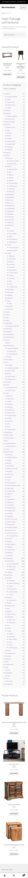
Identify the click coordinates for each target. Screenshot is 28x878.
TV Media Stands (13, 287)
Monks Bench (10, 289)
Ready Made (12, 569)
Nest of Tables (12, 270)
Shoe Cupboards (13, 239)
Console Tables (13, 233)
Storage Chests (11, 102)
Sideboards (10, 295)
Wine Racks (10, 306)
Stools (10, 284)
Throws (9, 107)
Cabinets (7, 312)
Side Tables (12, 278)
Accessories (12, 580)
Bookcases (8, 152)
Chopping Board (13, 354)
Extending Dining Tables (13, 326)
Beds (8, 130)
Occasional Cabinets (12, 96)
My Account (4, 875)
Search (14, 875)
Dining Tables (10, 217)
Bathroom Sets (11, 119)
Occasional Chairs (13, 273)
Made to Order (8, 432)
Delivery (7, 320)
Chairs (8, 480)
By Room (7, 155)
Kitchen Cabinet (13, 250)
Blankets (9, 138)
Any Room (7, 93)
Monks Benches (11, 524)
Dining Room (10, 617)
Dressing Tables (11, 144)
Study (8, 301)
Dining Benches (11, 205)
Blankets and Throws (12, 468)
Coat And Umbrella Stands (13, 485)
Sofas (10, 281)
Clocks (7, 317)
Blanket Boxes (10, 194)
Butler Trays (10, 200)
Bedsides (9, 133)
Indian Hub (9, 572)
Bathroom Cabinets (12, 116)
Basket (21, 874)
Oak (6, 440)
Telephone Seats (11, 105)
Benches (9, 135)
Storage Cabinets (9, 664)
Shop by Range (9, 558)
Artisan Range (10, 561)
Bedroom (7, 124)
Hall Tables (8, 382)
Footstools (12, 267)
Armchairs (7, 110)
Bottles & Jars (12, 351)
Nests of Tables (11, 412)
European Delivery (9, 334)
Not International (9, 438)
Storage (9, 356)
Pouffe (8, 99)
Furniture (7, 340)
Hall (8, 228)
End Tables (11, 264)
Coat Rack (11, 231)
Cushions (11, 261)
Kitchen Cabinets (11, 522)
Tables (7, 678)
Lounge (9, 253)
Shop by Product (9, 452)
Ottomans (9, 538)
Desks (10, 303)
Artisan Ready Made (14, 564)
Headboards (10, 147)
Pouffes (11, 586)
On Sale (7, 449)
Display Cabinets (11, 508)
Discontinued (8, 328)
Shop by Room (8, 575)
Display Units (10, 222)
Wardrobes (9, 149)
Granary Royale (9, 359)
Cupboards (9, 494)
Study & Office (8, 673)
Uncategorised (8, 684)
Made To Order (12, 566)
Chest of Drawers (11, 141)
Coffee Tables (12, 259)
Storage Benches (13, 242)
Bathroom (7, 113)
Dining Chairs (10, 211)
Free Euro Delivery (9, 337)
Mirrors (11, 236)
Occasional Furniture (10, 443)
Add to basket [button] (7, 74)
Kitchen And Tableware (13, 348)
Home (4, 13)
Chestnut (7, 314)
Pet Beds (11, 275)
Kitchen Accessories (14, 247)
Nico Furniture (8, 7)
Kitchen (9, 245)
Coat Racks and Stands (12, 368)
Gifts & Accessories (9, 345)
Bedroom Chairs (11, 127)
